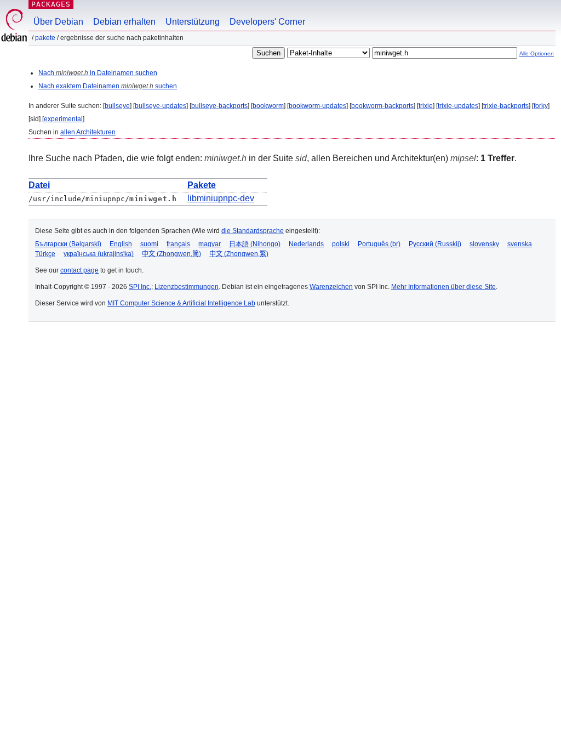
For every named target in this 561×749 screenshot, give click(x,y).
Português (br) (379, 244)
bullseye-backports (219, 106)
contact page (79, 270)
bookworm (268, 106)
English (121, 244)
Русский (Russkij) (435, 244)
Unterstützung (192, 21)
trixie (426, 106)
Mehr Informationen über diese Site (443, 287)
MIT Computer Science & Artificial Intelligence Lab (181, 303)
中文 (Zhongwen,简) (171, 254)
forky (541, 106)
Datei (39, 185)
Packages (51, 4)
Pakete (45, 38)
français (178, 244)
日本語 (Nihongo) (254, 244)
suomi (149, 244)
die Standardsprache (252, 231)
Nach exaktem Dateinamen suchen (107, 86)
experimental (63, 119)
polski (341, 244)
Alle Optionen (536, 53)
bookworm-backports (382, 106)
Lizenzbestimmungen (186, 287)
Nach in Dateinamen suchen (97, 73)
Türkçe (45, 254)
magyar (209, 244)
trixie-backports (506, 106)
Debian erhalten (124, 21)
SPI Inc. (140, 287)
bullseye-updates (160, 106)
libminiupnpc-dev (220, 198)
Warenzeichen (331, 287)
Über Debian (58, 21)
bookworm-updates (317, 106)
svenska (519, 244)
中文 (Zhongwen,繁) (238, 254)
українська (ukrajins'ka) (99, 254)
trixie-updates (458, 106)
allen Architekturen (88, 132)
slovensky (484, 244)
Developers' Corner (267, 21)
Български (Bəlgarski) (68, 244)
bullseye (117, 106)
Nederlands (306, 244)
